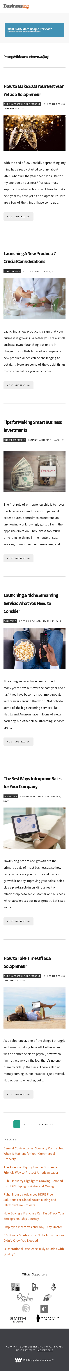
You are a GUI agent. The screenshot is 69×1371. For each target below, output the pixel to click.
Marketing (10, 796)
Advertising (45, 1350)
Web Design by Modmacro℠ (38, 1360)
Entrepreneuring (14, 440)
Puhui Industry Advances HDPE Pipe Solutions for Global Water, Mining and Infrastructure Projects (29, 1199)
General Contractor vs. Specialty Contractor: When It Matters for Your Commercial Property (33, 1153)
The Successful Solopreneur (22, 104)
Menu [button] (61, 6)
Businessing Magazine (16, 6)
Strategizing (12, 271)
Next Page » (46, 1124)
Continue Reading (18, 216)
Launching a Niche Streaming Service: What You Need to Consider (30, 603)
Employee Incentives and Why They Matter (32, 1227)
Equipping (10, 621)
